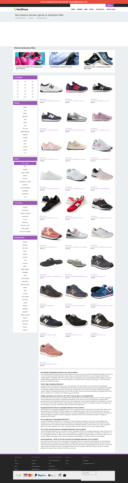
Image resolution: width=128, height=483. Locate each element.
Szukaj (109, 5)
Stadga (33, 463)
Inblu (25, 266)
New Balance (25, 284)
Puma (25, 302)
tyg (25, 197)
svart (25, 150)
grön (25, 122)
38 (32, 88)
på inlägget (25, 228)
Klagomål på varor (53, 469)
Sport (16, 469)
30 (17, 82)
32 (32, 82)
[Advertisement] (52, 34)
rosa (25, 141)
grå (25, 119)
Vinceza (25, 324)
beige (25, 107)
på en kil (25, 222)
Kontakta (34, 460)
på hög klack (25, 225)
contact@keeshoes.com (78, 2)
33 (17, 85)
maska (25, 175)
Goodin (25, 263)
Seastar (25, 312)
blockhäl (25, 210)
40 (25, 91)
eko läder (25, 163)
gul (25, 125)
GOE (25, 260)
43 (25, 94)
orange (25, 134)
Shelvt (25, 318)
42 (17, 94)
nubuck (25, 184)
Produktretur (52, 466)
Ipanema (25, 272)
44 (32, 94)
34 (25, 85)
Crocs (25, 254)
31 (25, 82)
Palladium (25, 296)
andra (25, 207)
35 (32, 85)
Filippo (25, 257)
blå (25, 110)
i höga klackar (25, 213)
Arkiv (67, 463)
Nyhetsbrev (85, 460)
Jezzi (25, 275)
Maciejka (25, 281)
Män (16, 466)
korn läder (25, 172)
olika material (25, 188)
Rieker (25, 306)
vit (25, 153)
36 (17, 88)
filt (25, 166)
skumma (25, 191)
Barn (16, 460)
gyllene (25, 128)
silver (25, 147)
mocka (25, 178)
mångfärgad (25, 131)
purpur (25, 137)
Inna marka (25, 269)
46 (25, 97)
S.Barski (25, 309)
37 (25, 88)
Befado (25, 245)
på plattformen (25, 231)
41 (32, 91)
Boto (25, 251)
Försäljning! (110, 9)
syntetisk (25, 194)
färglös (25, 116)
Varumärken (100, 9)
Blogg (67, 460)
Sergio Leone (25, 315)
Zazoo (25, 327)
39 (17, 91)
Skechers (25, 321)
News (25, 287)
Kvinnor (17, 463)
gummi (25, 169)
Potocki (25, 299)
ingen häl (25, 216)
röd (25, 144)
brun (25, 113)
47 (32, 97)
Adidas (25, 242)
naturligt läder (25, 181)
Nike (25, 290)
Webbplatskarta (35, 469)
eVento (25, 330)
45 (17, 97)
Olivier (25, 293)
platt (25, 219)
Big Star (25, 248)
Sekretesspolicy (36, 466)
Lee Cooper (25, 278)
